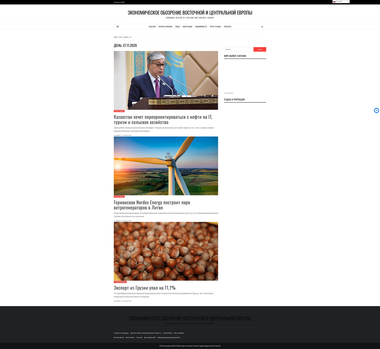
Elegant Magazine (205, 346)
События (152, 26)
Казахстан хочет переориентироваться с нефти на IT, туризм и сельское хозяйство (163, 119)
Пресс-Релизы (215, 26)
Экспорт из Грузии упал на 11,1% (145, 287)
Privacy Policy (167, 333)
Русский (338, 1)
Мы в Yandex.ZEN (150, 337)
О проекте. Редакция (121, 333)
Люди (177, 26)
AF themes (216, 346)
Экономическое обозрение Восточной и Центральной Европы (190, 12)
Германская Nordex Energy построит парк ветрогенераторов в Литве (152, 205)
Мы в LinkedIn (179, 333)
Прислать (227, 26)
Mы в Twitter (130, 337)
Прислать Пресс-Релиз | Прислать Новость (145, 333)
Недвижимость (201, 26)
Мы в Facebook (119, 337)
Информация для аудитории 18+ (168, 337)
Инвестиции (187, 26)
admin (118, 135)
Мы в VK (139, 337)
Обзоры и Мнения (165, 26)
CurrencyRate (228, 93)
